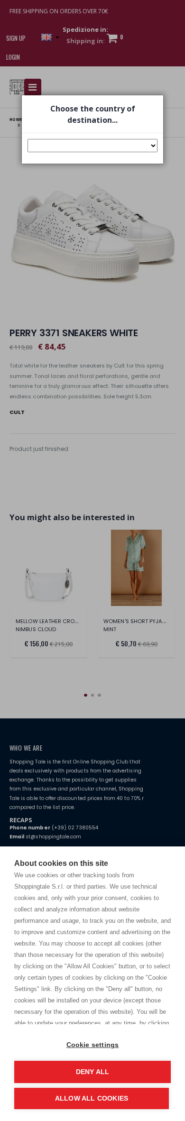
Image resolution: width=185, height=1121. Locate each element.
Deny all (93, 1071)
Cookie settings (92, 1044)
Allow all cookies (91, 1098)
